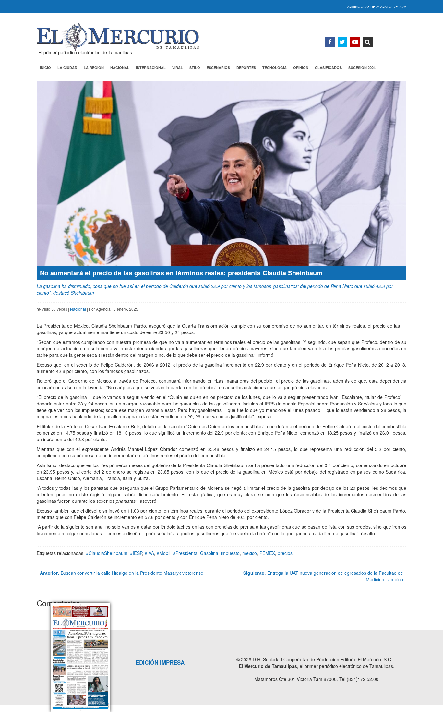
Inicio (45, 67)
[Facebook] (330, 42)
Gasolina (209, 553)
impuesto (230, 553)
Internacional (151, 67)
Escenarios (218, 67)
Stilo (194, 67)
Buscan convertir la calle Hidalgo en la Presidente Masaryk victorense (121, 573)
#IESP (136, 553)
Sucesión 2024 (362, 67)
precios (285, 553)
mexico (249, 553)
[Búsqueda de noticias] (368, 42)
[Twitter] (342, 42)
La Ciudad (67, 67)
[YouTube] (355, 42)
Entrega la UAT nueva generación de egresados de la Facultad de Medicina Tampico (323, 576)
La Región (94, 67)
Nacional (119, 67)
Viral (177, 67)
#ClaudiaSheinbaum (106, 553)
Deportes (246, 67)
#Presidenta (185, 553)
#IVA (149, 553)
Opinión (300, 67)
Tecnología (274, 67)
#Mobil (163, 553)
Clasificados (328, 67)
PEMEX (267, 553)
